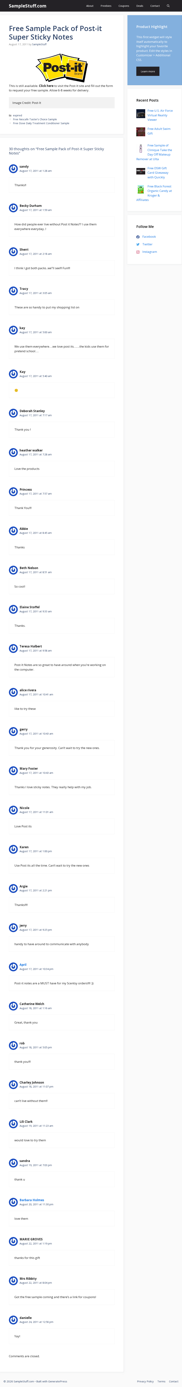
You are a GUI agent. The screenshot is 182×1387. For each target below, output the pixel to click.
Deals (139, 5)
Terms (161, 1381)
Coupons (124, 5)
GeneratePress (57, 1381)
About (89, 5)
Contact (155, 5)
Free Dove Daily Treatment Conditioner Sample (41, 123)
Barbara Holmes (32, 1200)
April (23, 965)
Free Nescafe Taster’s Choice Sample (35, 119)
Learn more (148, 71)
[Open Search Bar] (168, 6)
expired (17, 115)
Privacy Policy (145, 1381)
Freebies (106, 5)
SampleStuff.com (27, 6)
